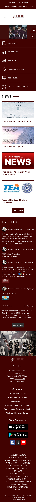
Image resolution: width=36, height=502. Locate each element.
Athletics (11, 3)
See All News (18, 210)
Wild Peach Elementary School (17, 413)
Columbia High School (17, 401)
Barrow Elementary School (17, 397)
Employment (23, 3)
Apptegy (22, 499)
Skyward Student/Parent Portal (14, 7)
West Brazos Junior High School (17, 405)
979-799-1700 (20, 379)
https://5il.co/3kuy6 (9, 256)
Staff (32, 7)
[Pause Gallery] (32, 36)
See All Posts (18, 325)
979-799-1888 (19, 381)
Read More (19, 243)
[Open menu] (5, 17)
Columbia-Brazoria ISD (17, 393)
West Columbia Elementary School (17, 409)
